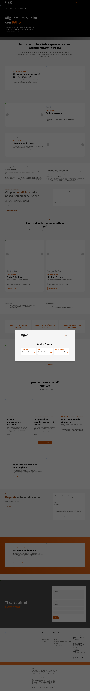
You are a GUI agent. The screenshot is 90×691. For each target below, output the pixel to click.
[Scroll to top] (85, 685)
